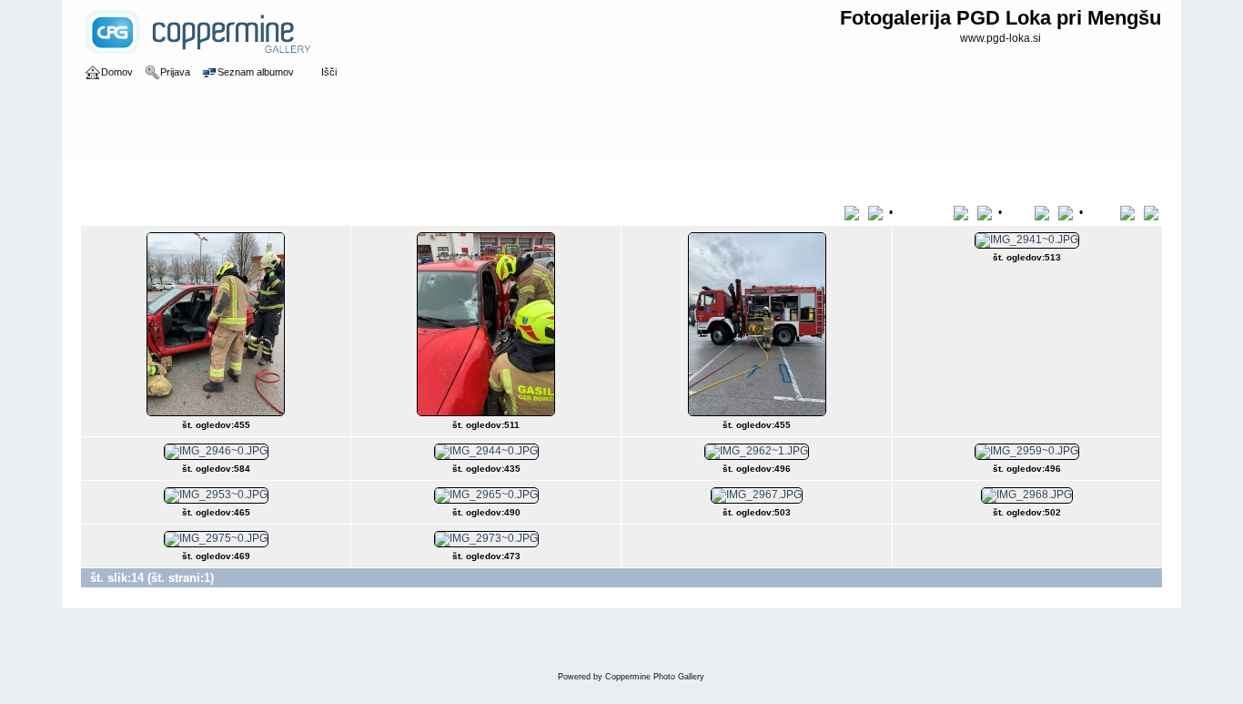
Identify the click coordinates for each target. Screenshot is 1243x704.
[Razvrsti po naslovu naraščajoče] (854, 212)
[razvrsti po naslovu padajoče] (877, 212)
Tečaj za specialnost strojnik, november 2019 (408, 176)
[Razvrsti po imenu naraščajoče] (964, 212)
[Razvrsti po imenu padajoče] (986, 212)
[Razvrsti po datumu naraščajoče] (1045, 212)
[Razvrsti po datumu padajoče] (1067, 212)
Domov (117, 176)
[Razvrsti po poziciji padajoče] (1153, 212)
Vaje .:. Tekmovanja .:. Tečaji (216, 176)
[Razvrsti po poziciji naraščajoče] (1130, 212)
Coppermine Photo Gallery (654, 676)
